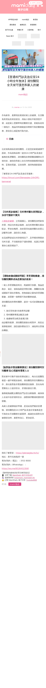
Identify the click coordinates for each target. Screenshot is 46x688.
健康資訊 (23, 25)
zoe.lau (17, 107)
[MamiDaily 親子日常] (23, 7)
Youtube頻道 (31, 480)
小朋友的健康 (8, 221)
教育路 (35, 19)
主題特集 (30, 30)
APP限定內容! (13, 19)
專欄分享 (20, 30)
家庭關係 (33, 25)
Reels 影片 (10, 36)
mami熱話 (25, 19)
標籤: (5, 484)
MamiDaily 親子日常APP (23, 475)
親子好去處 (9, 30)
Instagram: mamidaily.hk (24, 477)
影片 (39, 30)
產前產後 (13, 25)
